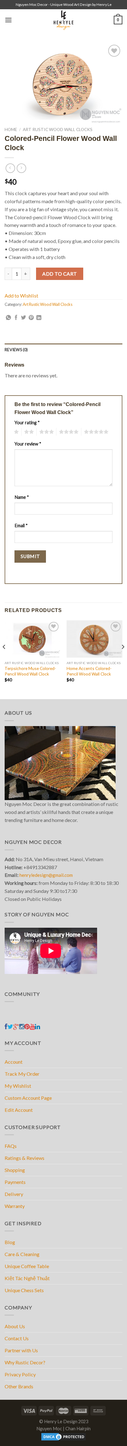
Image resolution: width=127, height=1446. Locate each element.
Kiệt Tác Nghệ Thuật (27, 1278)
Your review (27, 443)
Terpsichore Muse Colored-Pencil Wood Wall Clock (30, 671)
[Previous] (4, 659)
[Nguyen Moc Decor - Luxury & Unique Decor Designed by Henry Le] (63, 20)
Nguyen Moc (49, 1428)
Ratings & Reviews (24, 1158)
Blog (10, 1242)
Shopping (15, 1170)
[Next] (123, 659)
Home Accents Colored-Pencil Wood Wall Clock (89, 671)
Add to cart (59, 274)
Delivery (14, 1194)
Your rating (27, 422)
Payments (15, 1182)
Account (14, 1062)
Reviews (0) (16, 349)
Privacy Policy (20, 1374)
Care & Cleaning (22, 1254)
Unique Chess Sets (24, 1290)
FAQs (11, 1146)
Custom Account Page (28, 1098)
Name (21, 497)
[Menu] (8, 19)
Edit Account (19, 1110)
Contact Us (17, 1338)
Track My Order (22, 1074)
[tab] (63, 349)
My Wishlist (18, 1086)
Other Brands (19, 1386)
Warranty (15, 1206)
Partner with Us (21, 1350)
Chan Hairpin (78, 1428)
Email (21, 525)
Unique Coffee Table (27, 1266)
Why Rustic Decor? (25, 1362)
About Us (15, 1326)
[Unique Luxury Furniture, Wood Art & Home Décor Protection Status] (63, 1436)
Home (11, 129)
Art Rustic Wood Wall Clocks (57, 129)
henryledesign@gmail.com (46, 875)
